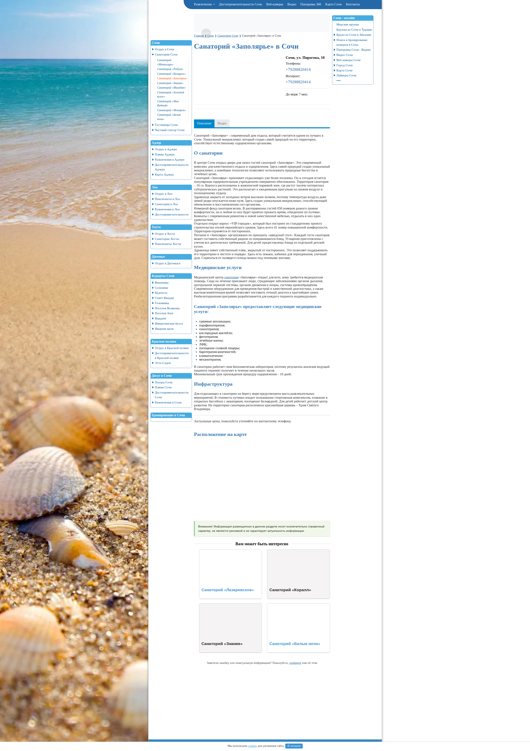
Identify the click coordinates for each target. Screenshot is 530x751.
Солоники (161, 287)
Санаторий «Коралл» (282, 551)
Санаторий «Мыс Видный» (168, 103)
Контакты (353, 4)
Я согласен (294, 745)
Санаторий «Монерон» (171, 110)
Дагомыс (158, 256)
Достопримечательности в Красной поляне (171, 355)
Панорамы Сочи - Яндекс (353, 49)
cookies (252, 745)
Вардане (160, 318)
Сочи (156, 43)
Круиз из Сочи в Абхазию (353, 34)
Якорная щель (164, 328)
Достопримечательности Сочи (240, 4)
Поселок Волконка (167, 308)
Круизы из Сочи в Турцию (354, 29)
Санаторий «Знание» (170, 83)
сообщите (295, 662)
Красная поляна (164, 341)
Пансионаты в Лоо (167, 199)
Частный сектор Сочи (169, 130)
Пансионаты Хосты (168, 244)
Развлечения (203, 4)
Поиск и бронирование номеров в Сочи (351, 42)
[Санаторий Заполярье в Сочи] (206, 34)
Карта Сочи (333, 4)
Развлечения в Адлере (169, 159)
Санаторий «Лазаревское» (217, 551)
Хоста (156, 227)
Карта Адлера (164, 174)
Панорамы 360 (310, 4)
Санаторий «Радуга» (170, 69)
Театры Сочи (163, 382)
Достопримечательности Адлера (171, 167)
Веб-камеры (274, 4)
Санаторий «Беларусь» (171, 73)
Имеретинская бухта (169, 323)
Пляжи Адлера (165, 154)
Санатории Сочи (166, 54)
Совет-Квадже (164, 298)
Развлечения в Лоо (167, 209)
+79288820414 (298, 69)
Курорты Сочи (163, 276)
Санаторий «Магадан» (171, 87)
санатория (231, 277)
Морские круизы (347, 24)
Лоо (155, 187)
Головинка (162, 303)
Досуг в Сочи (162, 375)
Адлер (156, 142)
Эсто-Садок (163, 363)
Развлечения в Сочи (168, 402)
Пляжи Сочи (163, 387)
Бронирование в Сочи (168, 415)
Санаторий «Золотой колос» (170, 94)
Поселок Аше (164, 313)
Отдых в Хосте (165, 233)
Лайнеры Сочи (346, 75)
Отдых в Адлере (166, 149)
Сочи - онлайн (344, 18)
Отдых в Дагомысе (168, 263)
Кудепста (161, 292)
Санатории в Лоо (166, 204)
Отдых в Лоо (163, 193)
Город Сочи (344, 65)
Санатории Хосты (167, 239)
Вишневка (162, 282)
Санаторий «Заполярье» (172, 78)
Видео (291, 4)
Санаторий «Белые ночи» (169, 117)
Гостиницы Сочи (166, 124)
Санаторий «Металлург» (165, 62)
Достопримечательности (171, 214)
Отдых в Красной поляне (172, 348)
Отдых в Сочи (164, 49)
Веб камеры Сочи (348, 60)
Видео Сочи (344, 55)
